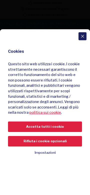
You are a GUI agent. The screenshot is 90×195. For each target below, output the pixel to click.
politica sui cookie (45, 112)
